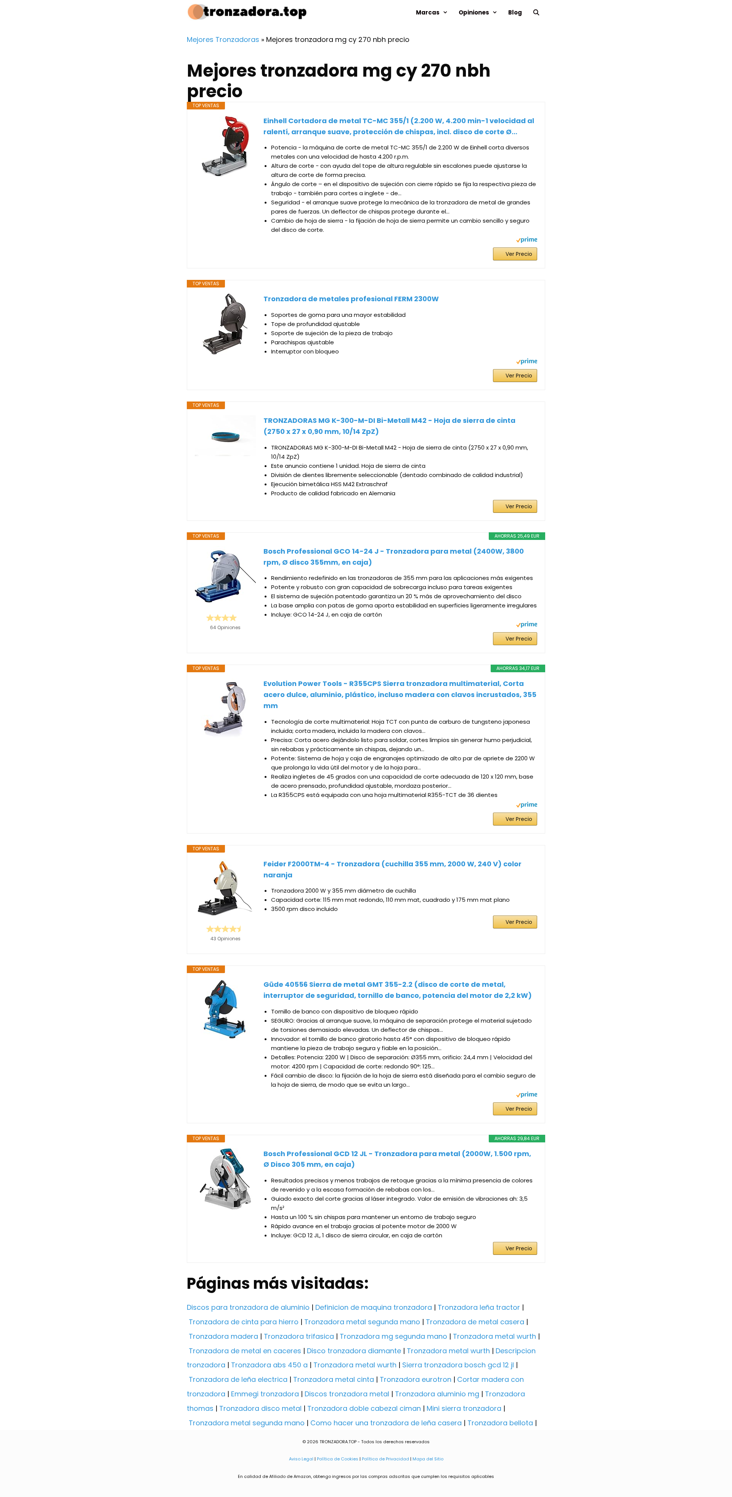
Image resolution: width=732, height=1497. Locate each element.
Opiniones (474, 12)
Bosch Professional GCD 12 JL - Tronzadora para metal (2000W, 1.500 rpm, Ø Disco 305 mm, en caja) (397, 1159)
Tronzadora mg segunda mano (393, 1336)
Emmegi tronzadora (265, 1394)
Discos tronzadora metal (347, 1394)
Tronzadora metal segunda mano (362, 1322)
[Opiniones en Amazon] (225, 618)
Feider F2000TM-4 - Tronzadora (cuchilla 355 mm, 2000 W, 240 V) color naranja (392, 869)
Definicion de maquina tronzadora (373, 1307)
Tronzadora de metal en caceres (245, 1351)
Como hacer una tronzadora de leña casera (386, 1423)
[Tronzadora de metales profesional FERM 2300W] (225, 324)
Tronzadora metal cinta (333, 1379)
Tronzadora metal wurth (494, 1336)
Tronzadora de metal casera (475, 1322)
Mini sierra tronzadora (464, 1408)
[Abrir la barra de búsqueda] (536, 12)
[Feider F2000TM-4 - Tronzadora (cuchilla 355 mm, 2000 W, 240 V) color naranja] (225, 888)
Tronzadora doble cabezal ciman (364, 1408)
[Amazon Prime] (526, 241)
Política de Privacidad (385, 1459)
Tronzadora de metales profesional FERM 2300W (351, 299)
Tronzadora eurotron (415, 1379)
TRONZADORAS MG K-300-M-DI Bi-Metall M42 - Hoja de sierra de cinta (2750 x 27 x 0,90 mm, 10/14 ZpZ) (389, 426)
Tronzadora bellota (500, 1423)
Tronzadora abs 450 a (269, 1365)
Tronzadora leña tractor (479, 1307)
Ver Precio (519, 254)
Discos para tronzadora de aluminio (248, 1307)
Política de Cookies (337, 1459)
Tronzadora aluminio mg (437, 1394)
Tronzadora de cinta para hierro (244, 1322)
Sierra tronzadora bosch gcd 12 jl (458, 1365)
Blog (515, 12)
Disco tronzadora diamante (354, 1351)
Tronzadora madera (223, 1336)
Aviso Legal (301, 1459)
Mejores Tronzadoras (223, 39)
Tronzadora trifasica (299, 1336)
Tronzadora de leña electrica (238, 1379)
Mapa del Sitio (428, 1459)
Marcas (428, 12)
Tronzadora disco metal (260, 1408)
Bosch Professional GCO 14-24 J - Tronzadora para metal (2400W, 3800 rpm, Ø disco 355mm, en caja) (393, 556)
